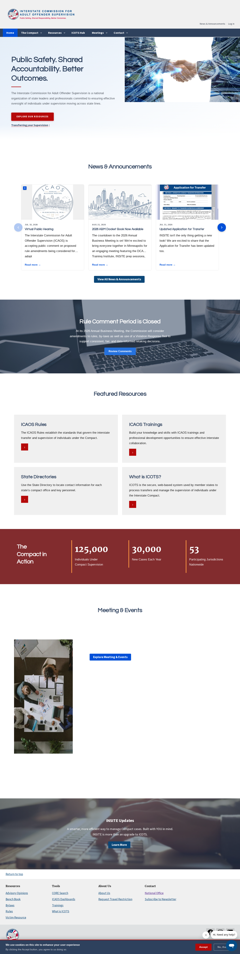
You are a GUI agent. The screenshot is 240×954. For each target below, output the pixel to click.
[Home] (41, 21)
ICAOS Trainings (145, 424)
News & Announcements (212, 24)
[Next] (222, 227)
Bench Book (13, 899)
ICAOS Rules (34, 424)
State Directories (38, 477)
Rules (9, 911)
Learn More (119, 845)
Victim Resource (16, 917)
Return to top (14, 874)
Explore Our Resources (32, 116)
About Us (104, 893)
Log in (231, 24)
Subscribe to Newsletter (160, 899)
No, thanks (224, 946)
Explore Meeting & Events (110, 657)
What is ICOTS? (145, 477)
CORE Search (60, 893)
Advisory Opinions (17, 893)
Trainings (57, 905)
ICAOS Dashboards (63, 899)
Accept (203, 946)
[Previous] (18, 227)
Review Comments (120, 351)
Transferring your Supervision (30, 125)
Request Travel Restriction (115, 899)
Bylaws (10, 905)
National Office (154, 893)
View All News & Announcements (119, 279)
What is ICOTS (60, 911)
